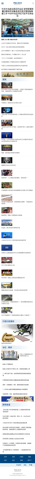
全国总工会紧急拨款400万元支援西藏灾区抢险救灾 (16, 252)
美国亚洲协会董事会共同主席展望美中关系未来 (16, 434)
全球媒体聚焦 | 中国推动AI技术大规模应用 (13, 62)
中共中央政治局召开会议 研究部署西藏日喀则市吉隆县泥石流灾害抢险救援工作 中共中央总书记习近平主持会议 (17, 12)
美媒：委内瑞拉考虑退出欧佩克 (10, 152)
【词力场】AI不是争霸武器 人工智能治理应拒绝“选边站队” (16, 410)
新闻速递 (6, 405)
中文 (25, 465)
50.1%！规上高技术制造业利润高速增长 (13, 47)
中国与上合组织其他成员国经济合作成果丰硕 (14, 65)
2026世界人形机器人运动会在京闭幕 (13, 438)
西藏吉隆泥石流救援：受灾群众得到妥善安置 (14, 290)
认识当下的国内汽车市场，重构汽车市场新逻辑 (15, 43)
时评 (5, 456)
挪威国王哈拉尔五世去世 (8, 165)
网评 (10, 347)
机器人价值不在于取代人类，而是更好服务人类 (16, 369)
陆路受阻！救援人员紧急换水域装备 (11, 215)
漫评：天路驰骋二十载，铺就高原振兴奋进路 (16, 384)
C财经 (21, 456)
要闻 (4, 79)
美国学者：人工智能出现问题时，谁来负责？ (14, 177)
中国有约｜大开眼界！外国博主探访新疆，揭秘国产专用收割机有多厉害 (17, 444)
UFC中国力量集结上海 (8, 265)
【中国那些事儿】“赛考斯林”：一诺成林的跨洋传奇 (17, 451)
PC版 (30, 465)
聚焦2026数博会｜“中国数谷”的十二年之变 (13, 54)
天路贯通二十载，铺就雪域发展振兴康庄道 (15, 394)
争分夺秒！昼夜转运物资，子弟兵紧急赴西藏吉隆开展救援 (14, 35)
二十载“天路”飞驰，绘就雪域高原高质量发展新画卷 (17, 374)
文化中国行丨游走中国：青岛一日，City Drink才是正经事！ (16, 417)
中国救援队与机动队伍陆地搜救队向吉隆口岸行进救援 (17, 190)
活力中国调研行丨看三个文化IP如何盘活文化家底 (15, 50)
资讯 (13, 456)
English (18, 465)
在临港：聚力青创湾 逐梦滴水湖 (10, 227)
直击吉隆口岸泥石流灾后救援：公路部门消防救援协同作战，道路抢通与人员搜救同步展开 (17, 428)
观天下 (30, 460)
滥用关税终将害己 (6, 343)
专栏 (4, 347)
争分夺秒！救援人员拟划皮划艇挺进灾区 (13, 277)
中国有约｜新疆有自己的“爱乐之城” (11, 102)
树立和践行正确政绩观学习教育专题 (11, 69)
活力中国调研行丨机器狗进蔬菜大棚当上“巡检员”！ (16, 315)
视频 (29, 456)
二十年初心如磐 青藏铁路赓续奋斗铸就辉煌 (15, 389)
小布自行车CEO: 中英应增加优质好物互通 (13, 240)
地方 (13, 460)
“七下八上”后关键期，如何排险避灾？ (12, 58)
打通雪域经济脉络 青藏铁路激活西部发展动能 (16, 380)
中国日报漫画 (8, 321)
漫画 (21, 460)
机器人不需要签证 (8, 364)
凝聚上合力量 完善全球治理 (9, 39)
